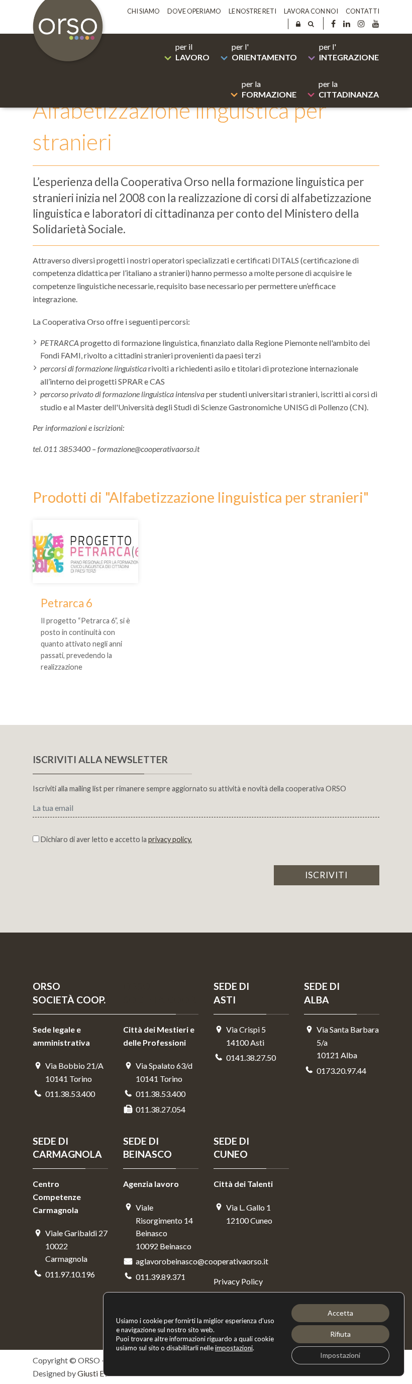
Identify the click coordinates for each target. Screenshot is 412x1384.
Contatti (362, 11)
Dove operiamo (194, 11)
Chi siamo (143, 11)
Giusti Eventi (99, 1373)
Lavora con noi (311, 11)
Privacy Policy (238, 1281)
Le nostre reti (252, 11)
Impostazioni (340, 1355)
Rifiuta (340, 1334)
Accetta (340, 1313)
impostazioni (234, 1348)
